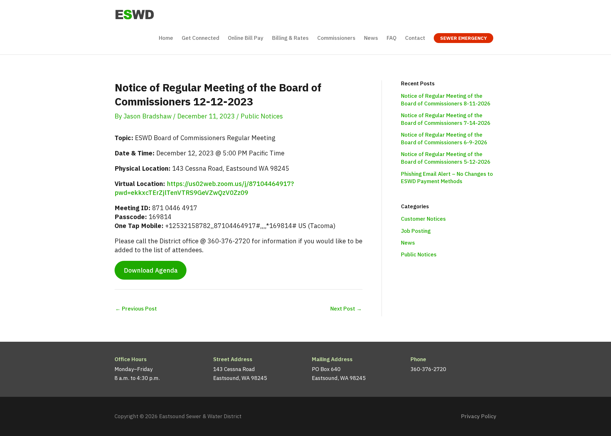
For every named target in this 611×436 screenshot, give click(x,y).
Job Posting (416, 230)
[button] (463, 38)
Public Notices (262, 116)
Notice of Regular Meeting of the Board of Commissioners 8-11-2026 (445, 99)
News (408, 242)
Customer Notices (423, 218)
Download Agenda (151, 270)
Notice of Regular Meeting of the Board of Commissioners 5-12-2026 (445, 158)
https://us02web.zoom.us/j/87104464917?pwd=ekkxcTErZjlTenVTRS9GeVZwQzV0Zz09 (204, 188)
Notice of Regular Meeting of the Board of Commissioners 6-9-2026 (444, 138)
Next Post (346, 308)
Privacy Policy (478, 416)
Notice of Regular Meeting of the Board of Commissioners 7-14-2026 (445, 119)
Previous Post (136, 308)
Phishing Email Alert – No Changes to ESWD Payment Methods (447, 177)
